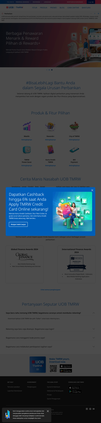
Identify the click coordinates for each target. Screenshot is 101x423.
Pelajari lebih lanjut (18, 224)
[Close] (47, 411)
